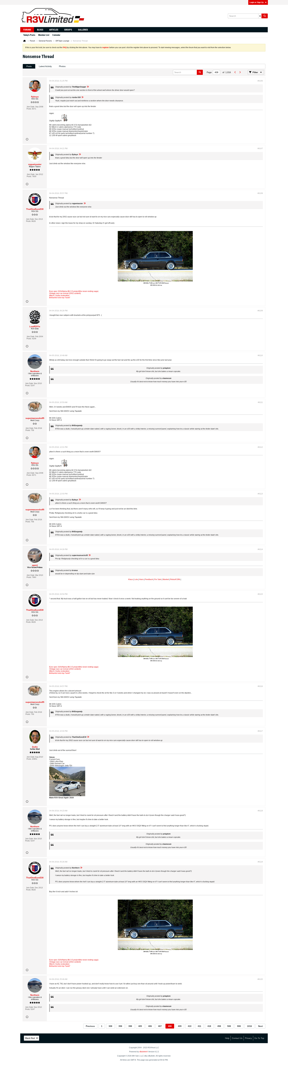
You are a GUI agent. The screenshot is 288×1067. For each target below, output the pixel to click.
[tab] (29, 66)
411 (199, 1026)
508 (229, 1026)
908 (239, 1026)
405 (140, 1026)
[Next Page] (240, 72)
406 (150, 1026)
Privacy (248, 1038)
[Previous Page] (235, 72)
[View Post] (88, 87)
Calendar (56, 35)
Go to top (259, 1038)
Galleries (83, 29)
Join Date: (31, 107)
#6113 (260, 494)
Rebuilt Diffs (175, 579)
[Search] (264, 16)
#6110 (260, 355)
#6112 (260, 447)
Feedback (149, 579)
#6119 (260, 862)
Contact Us (237, 1038)
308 (110, 1026)
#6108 (260, 193)
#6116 (260, 686)
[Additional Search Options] (260, 16)
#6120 (260, 979)
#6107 (260, 148)
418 (209, 1026)
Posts (29, 66)
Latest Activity (45, 66)
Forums (27, 29)
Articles (53, 29)
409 (180, 1026)
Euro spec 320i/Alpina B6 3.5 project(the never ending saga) (73, 291)
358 (120, 1026)
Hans (141, 579)
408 (170, 1026)
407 (160, 1026)
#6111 (260, 402)
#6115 (260, 594)
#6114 (260, 549)
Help (227, 1038)
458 (219, 1026)
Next (260, 1026)
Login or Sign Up (257, 2)
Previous (90, 1026)
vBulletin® (143, 1052)
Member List (43, 35)
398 (130, 1026)
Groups (68, 29)
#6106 (260, 81)
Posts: (29, 109)
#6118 (260, 811)
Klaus (130, 579)
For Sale (157, 579)
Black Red (30, 1038)
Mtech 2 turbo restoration (59, 295)
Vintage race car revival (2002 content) (65, 293)
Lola (136, 579)
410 (189, 1026)
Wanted (166, 579)
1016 (249, 1026)
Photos (62, 66)
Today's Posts (29, 35)
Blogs (40, 29)
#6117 (260, 731)
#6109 (260, 311)
